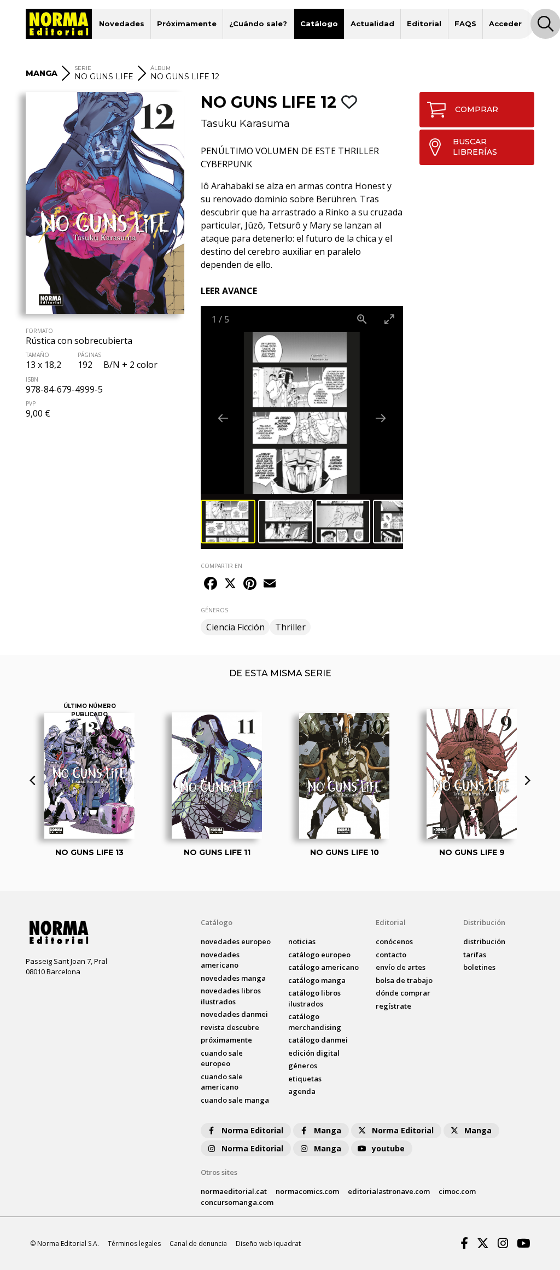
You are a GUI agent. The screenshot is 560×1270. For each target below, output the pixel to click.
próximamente (226, 1040)
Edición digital (314, 1053)
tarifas (474, 954)
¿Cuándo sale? (258, 23)
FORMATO (39, 331)
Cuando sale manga (235, 1100)
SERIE (82, 68)
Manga (327, 1130)
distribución (484, 941)
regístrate (393, 1006)
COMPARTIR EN (221, 566)
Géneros (302, 1065)
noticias (302, 941)
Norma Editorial (252, 1130)
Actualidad (372, 23)
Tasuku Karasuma (245, 124)
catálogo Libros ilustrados (314, 998)
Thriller (290, 627)
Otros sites (219, 1172)
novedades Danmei (234, 1014)
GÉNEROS (214, 610)
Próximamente (187, 23)
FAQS (465, 23)
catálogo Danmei (318, 1040)
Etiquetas (305, 1079)
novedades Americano (220, 960)
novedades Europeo (236, 941)
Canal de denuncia (198, 1243)
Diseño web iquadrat (268, 1243)
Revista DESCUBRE (230, 1027)
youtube (388, 1148)
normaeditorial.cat (234, 1191)
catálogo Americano (323, 967)
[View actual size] (362, 319)
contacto (391, 954)
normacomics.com (307, 1191)
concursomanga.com (237, 1202)
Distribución (484, 922)
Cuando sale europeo (222, 1058)
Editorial (424, 23)
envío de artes (400, 967)
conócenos (394, 941)
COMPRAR (476, 109)
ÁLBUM (160, 68)
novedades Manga (233, 978)
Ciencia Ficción (235, 627)
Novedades (121, 23)
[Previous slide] (223, 418)
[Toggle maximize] (389, 319)
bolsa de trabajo (404, 980)
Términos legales (134, 1243)
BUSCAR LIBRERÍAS (475, 147)
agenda (302, 1091)
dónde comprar (403, 993)
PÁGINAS (89, 355)
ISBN (32, 379)
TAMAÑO (37, 355)
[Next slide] (380, 418)
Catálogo (319, 23)
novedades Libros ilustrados (231, 996)
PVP (31, 403)
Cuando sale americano (222, 1082)
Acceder (505, 23)
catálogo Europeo (319, 954)
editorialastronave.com (389, 1191)
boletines (479, 967)
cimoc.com (457, 1191)
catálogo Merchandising (314, 1021)
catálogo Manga (317, 980)
